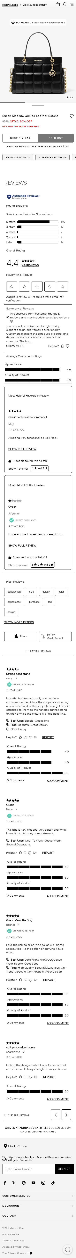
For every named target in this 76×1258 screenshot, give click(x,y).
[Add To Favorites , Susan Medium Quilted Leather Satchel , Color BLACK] (72, 116)
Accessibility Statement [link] (16, 1246)
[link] (4, 1182)
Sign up (64, 1169)
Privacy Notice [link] (10, 1234)
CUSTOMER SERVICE (16, 1195)
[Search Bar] (65, 4)
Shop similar (20, 138)
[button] (67, 1250)
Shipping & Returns (52, 157)
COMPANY (9, 1215)
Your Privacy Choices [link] (14, 1252)
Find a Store (17, 1146)
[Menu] (72, 4)
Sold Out (56, 138)
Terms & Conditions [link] (13, 1240)
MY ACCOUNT (11, 1205)
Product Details (18, 157)
